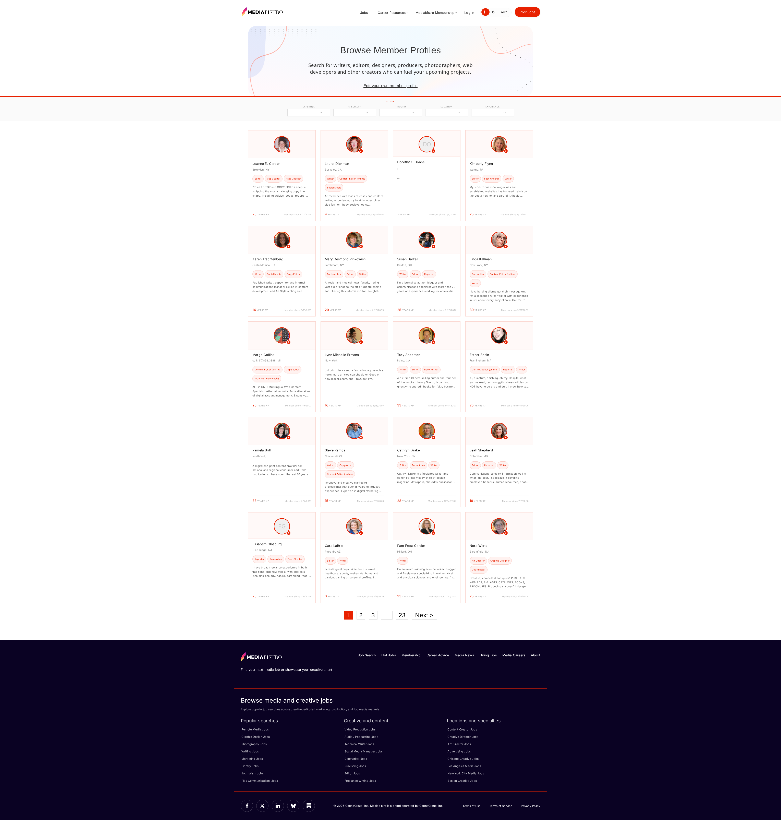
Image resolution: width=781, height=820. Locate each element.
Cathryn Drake (408, 450)
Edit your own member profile (390, 85)
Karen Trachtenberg (267, 259)
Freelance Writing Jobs (360, 780)
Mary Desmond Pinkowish (345, 259)
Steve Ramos (335, 450)
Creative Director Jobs (462, 736)
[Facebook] (247, 806)
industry (400, 106)
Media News (464, 655)
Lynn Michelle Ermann (342, 355)
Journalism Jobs (252, 773)
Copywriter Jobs (356, 758)
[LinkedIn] (278, 806)
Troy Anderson (408, 355)
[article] (282, 175)
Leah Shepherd (481, 450)
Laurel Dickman (337, 164)
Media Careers (513, 655)
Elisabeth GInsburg (267, 544)
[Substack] (309, 806)
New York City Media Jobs (465, 773)
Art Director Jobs (459, 744)
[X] (262, 806)
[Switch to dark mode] (494, 12)
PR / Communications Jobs (259, 780)
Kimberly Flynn (481, 164)
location (447, 106)
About (535, 655)
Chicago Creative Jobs (463, 758)
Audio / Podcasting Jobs (361, 736)
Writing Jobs (250, 751)
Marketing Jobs (252, 758)
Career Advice (437, 655)
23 (402, 615)
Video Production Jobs (360, 729)
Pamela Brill (261, 450)
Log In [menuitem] (469, 13)
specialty (354, 106)
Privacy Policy (530, 806)
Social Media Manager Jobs (364, 751)
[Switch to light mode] (485, 12)
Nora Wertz (479, 546)
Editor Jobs (352, 773)
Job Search (367, 655)
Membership (411, 655)
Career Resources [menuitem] (392, 13)
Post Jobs (527, 12)
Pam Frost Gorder (411, 546)
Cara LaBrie (334, 546)
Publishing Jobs (355, 766)
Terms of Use (471, 806)
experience (492, 106)
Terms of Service (500, 806)
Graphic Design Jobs (255, 736)
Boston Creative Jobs (462, 780)
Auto (504, 12)
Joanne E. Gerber (266, 164)
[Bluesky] (293, 806)
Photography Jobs (254, 744)
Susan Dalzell (407, 259)
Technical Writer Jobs (359, 744)
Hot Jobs (388, 655)
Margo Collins (263, 355)
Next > (424, 615)
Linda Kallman (481, 259)
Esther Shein (479, 355)
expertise (309, 106)
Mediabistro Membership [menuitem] (435, 13)
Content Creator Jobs (462, 729)
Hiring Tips (488, 655)
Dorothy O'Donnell (411, 162)
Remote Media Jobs (255, 729)
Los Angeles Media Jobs (464, 766)
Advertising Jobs (459, 751)
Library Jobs (250, 766)
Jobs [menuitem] (364, 13)
